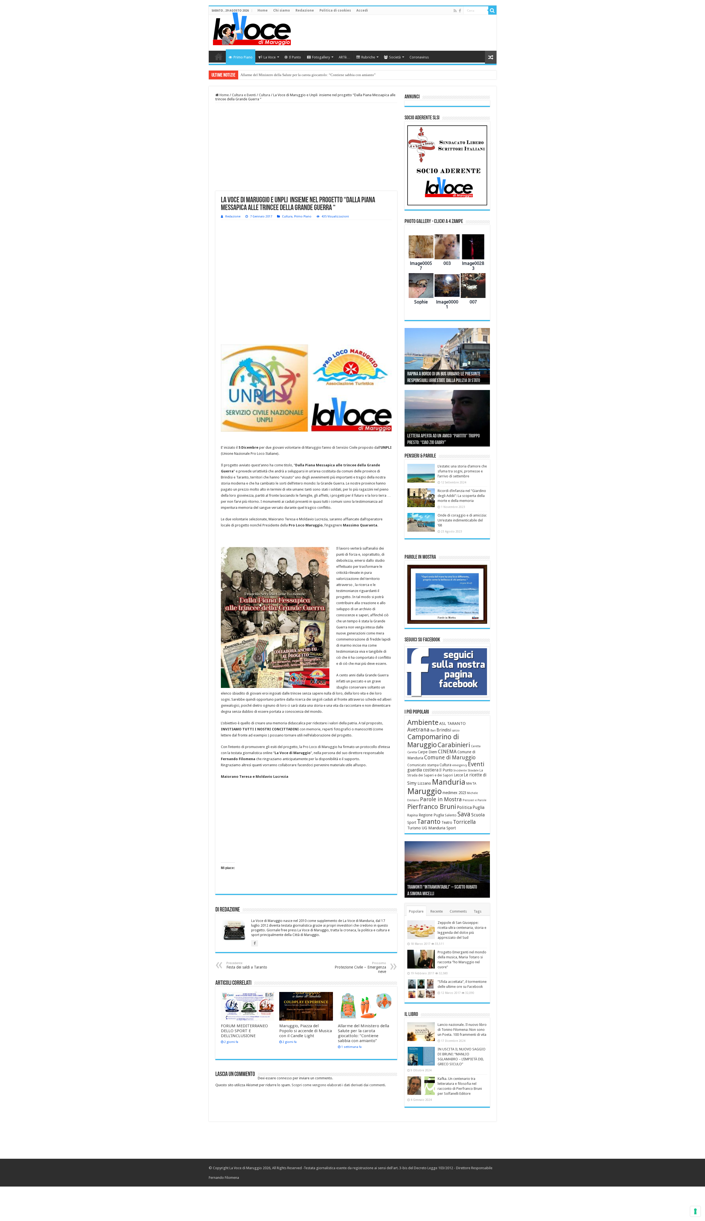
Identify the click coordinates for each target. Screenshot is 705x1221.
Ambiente (422, 722)
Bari (433, 730)
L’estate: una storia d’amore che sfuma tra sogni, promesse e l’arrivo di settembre (462, 471)
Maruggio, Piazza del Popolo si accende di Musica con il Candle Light (305, 1030)
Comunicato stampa (423, 765)
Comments (458, 911)
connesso (284, 1078)
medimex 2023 (454, 792)
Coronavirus (419, 57)
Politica (464, 807)
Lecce (458, 775)
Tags (477, 911)
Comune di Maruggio (450, 757)
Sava (463, 814)
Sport (411, 822)
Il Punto (295, 57)
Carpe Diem (427, 752)
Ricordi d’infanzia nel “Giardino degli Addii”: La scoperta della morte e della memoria (462, 496)
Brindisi (443, 730)
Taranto (429, 821)
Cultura (264, 95)
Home (262, 10)
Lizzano (424, 783)
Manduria (448, 782)
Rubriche (368, 57)
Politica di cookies (335, 10)
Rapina (412, 815)
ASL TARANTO (452, 723)
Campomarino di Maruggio (433, 741)
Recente (436, 911)
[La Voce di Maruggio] (252, 27)
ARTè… (344, 57)
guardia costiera (422, 770)
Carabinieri (454, 745)
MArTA (471, 784)
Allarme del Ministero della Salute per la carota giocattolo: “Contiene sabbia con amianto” (308, 75)
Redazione (304, 10)
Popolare (416, 911)
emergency (459, 765)
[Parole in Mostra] (447, 594)
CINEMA (447, 751)
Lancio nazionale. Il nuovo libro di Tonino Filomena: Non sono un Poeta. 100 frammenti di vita (462, 1030)
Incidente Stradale (466, 770)
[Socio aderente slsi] (447, 165)
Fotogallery (321, 57)
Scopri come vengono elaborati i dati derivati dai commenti (338, 1085)
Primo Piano (243, 57)
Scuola (478, 814)
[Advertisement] (392, 32)
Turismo (414, 828)
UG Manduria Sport (439, 827)
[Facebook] (460, 10)
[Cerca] (492, 10)
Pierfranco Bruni (431, 807)
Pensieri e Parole (474, 800)
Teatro (446, 822)
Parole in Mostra (441, 799)
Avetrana (418, 730)
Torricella (464, 822)
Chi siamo (281, 10)
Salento (451, 815)
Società (395, 57)
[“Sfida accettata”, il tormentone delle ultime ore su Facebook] (421, 988)
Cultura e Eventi (244, 95)
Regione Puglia (431, 815)
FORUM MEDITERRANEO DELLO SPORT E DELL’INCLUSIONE (244, 1030)
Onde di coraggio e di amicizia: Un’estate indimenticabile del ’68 (462, 520)
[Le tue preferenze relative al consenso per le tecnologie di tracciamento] (695, 1211)
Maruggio (424, 791)
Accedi (362, 10)
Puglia (478, 807)
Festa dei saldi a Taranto (246, 965)
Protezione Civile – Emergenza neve (360, 967)
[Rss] (455, 10)
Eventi (476, 764)
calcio (456, 730)
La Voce (270, 57)
